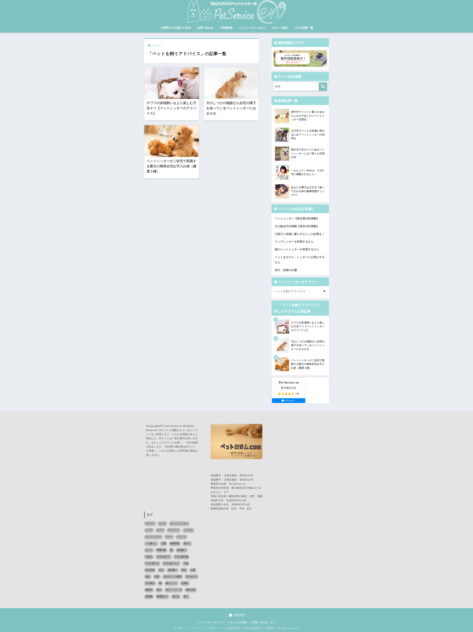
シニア (149, 530)
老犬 (159, 590)
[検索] (323, 86)
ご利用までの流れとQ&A (175, 27)
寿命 (184, 570)
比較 (157, 576)
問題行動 (161, 550)
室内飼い (172, 570)
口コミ (149, 550)
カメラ (162, 523)
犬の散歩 (150, 583)
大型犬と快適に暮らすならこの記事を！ (300, 233)
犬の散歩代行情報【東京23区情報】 (297, 226)
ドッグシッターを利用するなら (294, 241)
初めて (187, 543)
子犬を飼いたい (171, 563)
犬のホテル (191, 576)
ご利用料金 (226, 27)
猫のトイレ (171, 583)
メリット (181, 537)
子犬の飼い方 (152, 563)
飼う (186, 596)
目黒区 (185, 583)
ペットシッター (153, 537)
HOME (239, 615)
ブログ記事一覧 (303, 27)
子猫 (186, 563)
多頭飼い (181, 550)
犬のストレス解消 (172, 576)
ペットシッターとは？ (252, 27)
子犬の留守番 (181, 556)
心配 (193, 570)
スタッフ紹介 (280, 27)
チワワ (160, 530)
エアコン (150, 523)
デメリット (173, 530)
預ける (176, 596)
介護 (163, 543)
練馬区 (149, 590)
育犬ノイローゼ (173, 590)
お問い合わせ (205, 27)
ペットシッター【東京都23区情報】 (297, 218)
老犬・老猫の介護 (286, 270)
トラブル (188, 530)
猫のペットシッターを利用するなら (297, 249)
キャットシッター (179, 523)
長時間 (149, 596)
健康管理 (174, 543)
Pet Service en (289, 382)
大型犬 (149, 556)
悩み (148, 576)
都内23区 (190, 590)
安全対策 (150, 570)
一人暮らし (151, 543)
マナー (169, 537)
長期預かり (162, 596)
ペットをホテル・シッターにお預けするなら (300, 259)
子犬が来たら (163, 556)
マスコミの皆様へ (238, 622)
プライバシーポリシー (211, 622)
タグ (273, 622)
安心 (161, 570)
